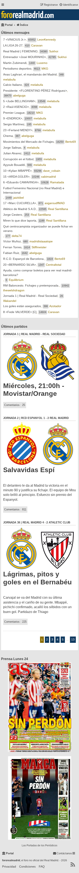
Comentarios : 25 (14, 405)
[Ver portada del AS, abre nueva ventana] (39, 707)
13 (73, 639)
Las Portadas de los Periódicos (39, 845)
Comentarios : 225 (15, 621)
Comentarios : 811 (15, 509)
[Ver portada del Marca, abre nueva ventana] (39, 798)
